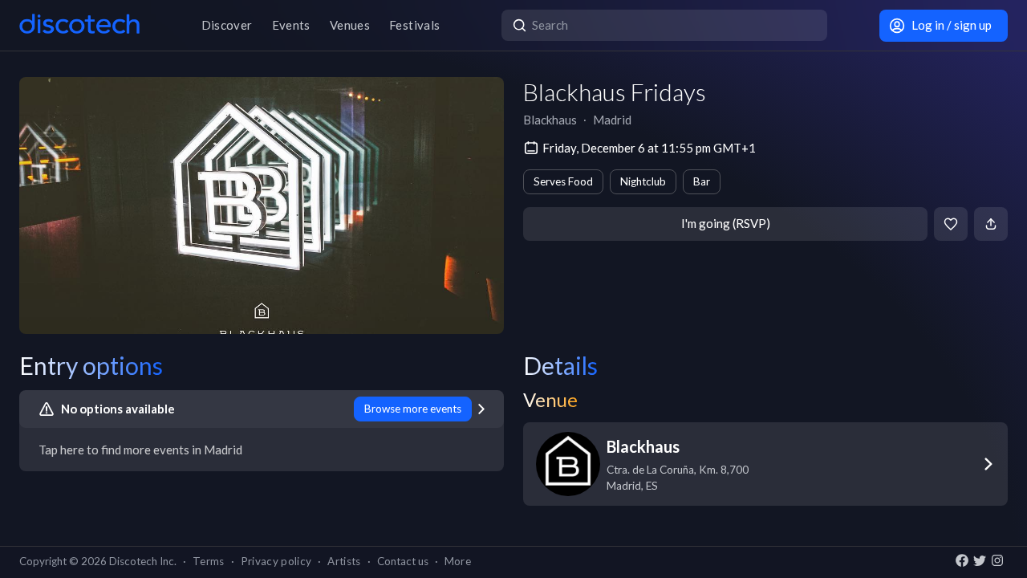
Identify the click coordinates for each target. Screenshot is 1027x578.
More (457, 561)
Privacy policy (276, 561)
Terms (209, 561)
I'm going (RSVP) (725, 223)
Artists (343, 561)
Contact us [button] (402, 561)
